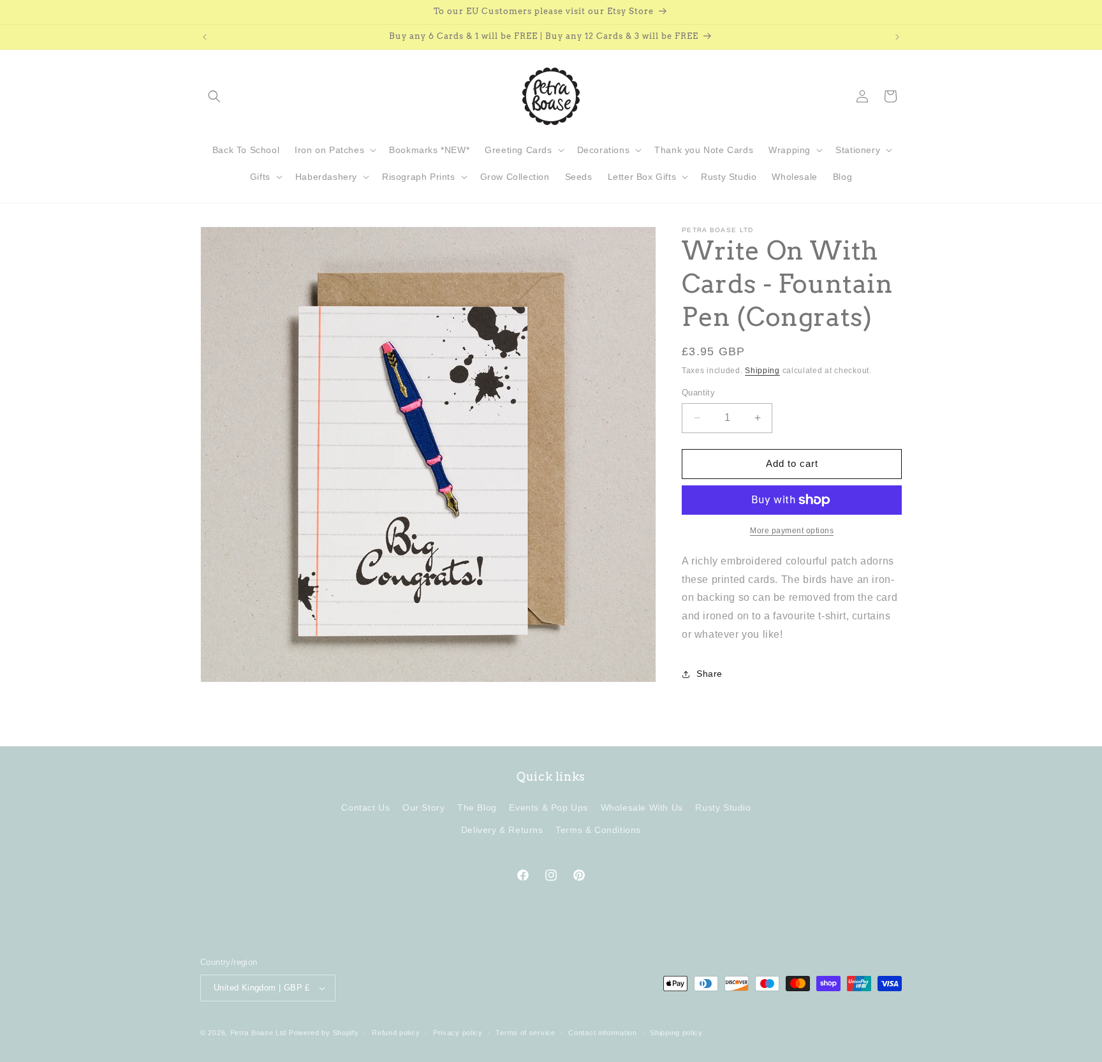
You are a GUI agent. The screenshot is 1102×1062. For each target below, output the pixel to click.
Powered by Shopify (324, 1032)
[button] (214, 96)
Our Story (423, 807)
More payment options (792, 530)
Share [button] (709, 673)
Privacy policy (458, 1032)
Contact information (602, 1032)
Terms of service (525, 1032)
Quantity (698, 392)
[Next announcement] (897, 37)
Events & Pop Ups (548, 807)
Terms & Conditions (598, 830)
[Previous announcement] (205, 37)
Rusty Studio (723, 807)
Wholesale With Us (642, 807)
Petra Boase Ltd (258, 1032)
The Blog (477, 807)
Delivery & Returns (502, 830)
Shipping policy (676, 1032)
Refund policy (396, 1032)
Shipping (762, 370)
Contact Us (365, 807)
